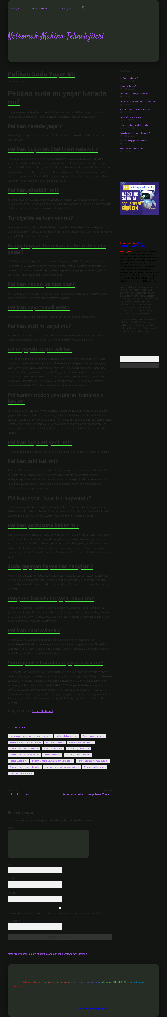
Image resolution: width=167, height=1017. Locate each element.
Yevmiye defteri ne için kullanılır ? (135, 125)
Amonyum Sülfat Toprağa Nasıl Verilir (86, 794)
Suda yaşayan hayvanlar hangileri (25, 767)
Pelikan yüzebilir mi (18, 761)
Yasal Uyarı (66, 9)
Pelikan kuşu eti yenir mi (93, 736)
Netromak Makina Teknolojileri (56, 36)
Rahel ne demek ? (128, 86)
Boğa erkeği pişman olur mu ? (133, 141)
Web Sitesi (12, 893)
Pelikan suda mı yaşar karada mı (24, 755)
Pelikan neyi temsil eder (78, 748)
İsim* (10, 864)
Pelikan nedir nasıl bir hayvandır (24, 748)
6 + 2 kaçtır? (14, 921)
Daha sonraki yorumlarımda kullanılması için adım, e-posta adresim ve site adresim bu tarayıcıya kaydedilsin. (56, 913)
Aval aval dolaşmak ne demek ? (134, 149)
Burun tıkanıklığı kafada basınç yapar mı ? (138, 102)
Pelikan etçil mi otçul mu (66, 736)
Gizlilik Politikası (39, 9)
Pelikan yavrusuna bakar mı (78, 755)
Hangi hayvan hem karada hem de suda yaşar (30, 736)
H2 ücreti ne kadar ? (129, 78)
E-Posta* (12, 879)
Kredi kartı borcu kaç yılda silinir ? (135, 133)
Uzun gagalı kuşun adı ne (21, 773)
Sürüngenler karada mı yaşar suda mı (62, 767)
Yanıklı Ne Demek (42, 711)
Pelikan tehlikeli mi (52, 755)
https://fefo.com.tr (67, 954)
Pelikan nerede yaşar (53, 748)
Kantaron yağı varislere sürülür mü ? (136, 109)
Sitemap (82, 954)
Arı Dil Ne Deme (20, 794)
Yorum (11, 828)
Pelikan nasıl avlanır (55, 742)
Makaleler (21, 727)
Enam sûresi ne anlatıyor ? (132, 117)
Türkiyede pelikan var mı (95, 767)
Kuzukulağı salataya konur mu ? (134, 94)
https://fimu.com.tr (47, 954)
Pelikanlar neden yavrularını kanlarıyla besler (52, 761)
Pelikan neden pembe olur (81, 742)
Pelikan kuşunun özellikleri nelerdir (25, 742)
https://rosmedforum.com (22, 954)
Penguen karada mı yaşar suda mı (93, 761)
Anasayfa (14, 9)
